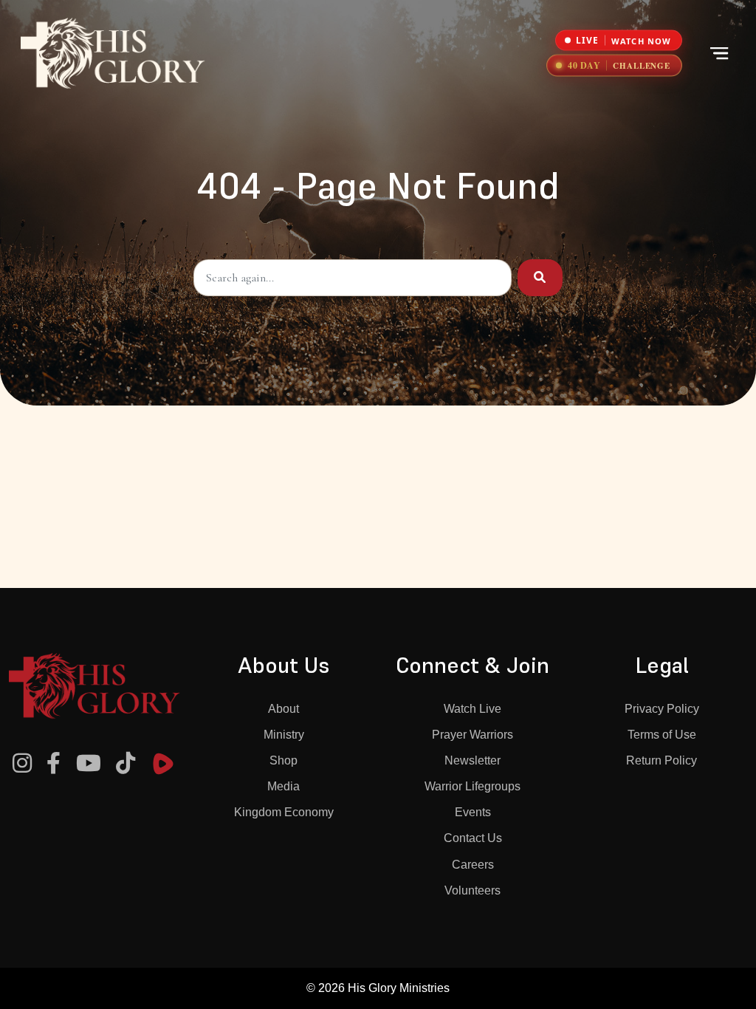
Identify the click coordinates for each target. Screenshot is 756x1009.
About (283, 708)
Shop (283, 760)
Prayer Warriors (472, 734)
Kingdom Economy (284, 812)
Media (283, 786)
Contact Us (473, 838)
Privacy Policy (662, 708)
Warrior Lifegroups (472, 786)
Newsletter (472, 760)
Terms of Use (662, 734)
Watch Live (472, 708)
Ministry (284, 734)
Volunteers (472, 890)
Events (473, 812)
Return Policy (661, 760)
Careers (473, 864)
